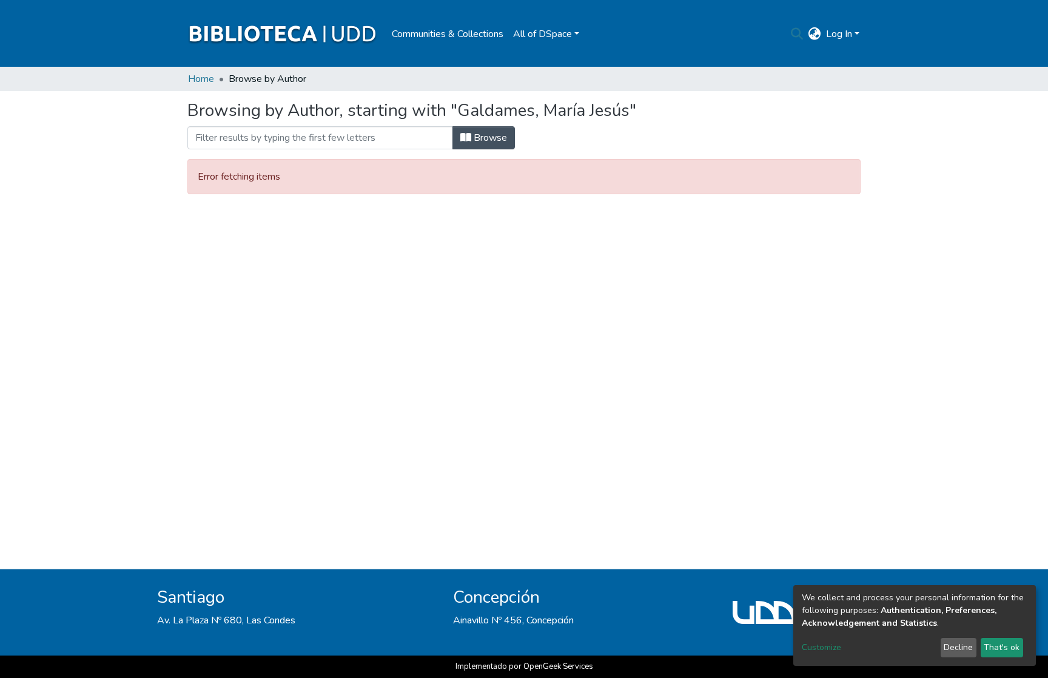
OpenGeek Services (558, 666)
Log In (839, 34)
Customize (821, 647)
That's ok (1001, 647)
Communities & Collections (447, 34)
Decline (958, 647)
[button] (814, 34)
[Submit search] (797, 34)
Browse (489, 137)
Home (201, 79)
